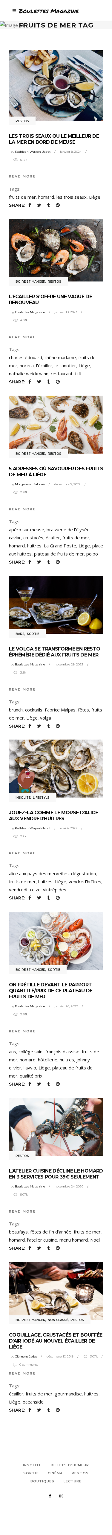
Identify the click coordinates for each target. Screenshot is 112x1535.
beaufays (18, 1232)
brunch (16, 710)
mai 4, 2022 (68, 828)
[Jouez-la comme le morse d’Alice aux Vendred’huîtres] (56, 769)
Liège (94, 197)
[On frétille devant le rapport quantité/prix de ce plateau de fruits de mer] (56, 941)
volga (45, 718)
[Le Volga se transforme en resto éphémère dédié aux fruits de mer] (56, 605)
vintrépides (54, 890)
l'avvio (30, 1068)
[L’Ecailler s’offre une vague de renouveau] (56, 250)
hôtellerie (47, 1060)
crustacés (33, 538)
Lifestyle (41, 798)
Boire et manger (30, 282)
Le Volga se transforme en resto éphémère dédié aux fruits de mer (54, 652)
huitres (34, 546)
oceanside (33, 1402)
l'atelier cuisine (42, 1240)
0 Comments (28, 1364)
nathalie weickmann (28, 374)
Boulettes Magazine (30, 312)
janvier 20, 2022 (66, 1006)
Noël (95, 1240)
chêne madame (60, 357)
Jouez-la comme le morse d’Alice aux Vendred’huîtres (53, 815)
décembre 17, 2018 (60, 1356)
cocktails (33, 710)
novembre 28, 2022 (69, 664)
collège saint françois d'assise (49, 1052)
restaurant (62, 374)
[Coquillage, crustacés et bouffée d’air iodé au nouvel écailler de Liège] (56, 1291)
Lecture (73, 1481)
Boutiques (42, 1481)
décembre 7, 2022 (67, 484)
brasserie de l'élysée (68, 529)
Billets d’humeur (70, 1465)
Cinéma (55, 1473)
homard (46, 197)
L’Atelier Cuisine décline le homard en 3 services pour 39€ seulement (56, 1174)
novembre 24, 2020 (69, 1186)
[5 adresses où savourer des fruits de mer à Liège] (56, 425)
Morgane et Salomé (30, 484)
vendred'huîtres (85, 881)
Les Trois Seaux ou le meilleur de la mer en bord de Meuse (54, 139)
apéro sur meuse (26, 529)
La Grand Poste (60, 546)
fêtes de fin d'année (50, 1232)
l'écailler (44, 365)
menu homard (73, 1240)
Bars (20, 634)
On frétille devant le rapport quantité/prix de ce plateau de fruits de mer (51, 991)
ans (12, 1052)
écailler (53, 538)
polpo (92, 554)
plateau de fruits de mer (59, 554)
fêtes (83, 710)
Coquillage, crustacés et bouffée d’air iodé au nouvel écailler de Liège (55, 1341)
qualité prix (31, 1076)
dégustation (83, 873)
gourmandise (68, 1394)
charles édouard (25, 357)
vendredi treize (25, 890)
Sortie (33, 634)
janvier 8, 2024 (71, 152)
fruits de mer (22, 197)
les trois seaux (71, 197)
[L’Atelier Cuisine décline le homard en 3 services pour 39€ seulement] (56, 1127)
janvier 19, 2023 (66, 312)
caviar (15, 538)
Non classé (58, 1320)
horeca (27, 365)
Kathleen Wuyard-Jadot (32, 152)
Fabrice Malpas (60, 710)
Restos (22, 121)
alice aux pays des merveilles (39, 873)
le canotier (65, 365)
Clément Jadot (26, 1356)
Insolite (23, 798)
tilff (78, 374)
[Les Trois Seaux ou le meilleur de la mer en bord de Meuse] (56, 85)
